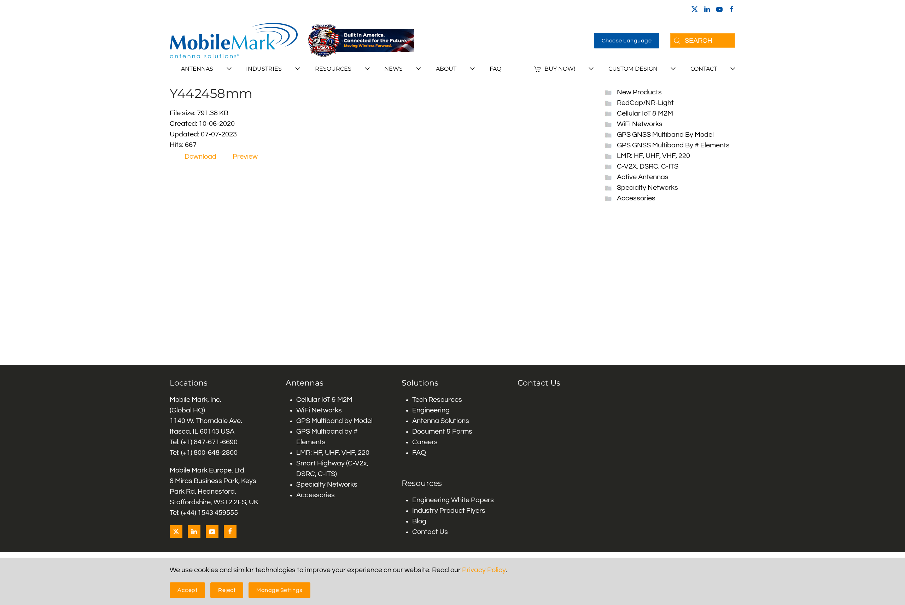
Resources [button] (333, 68)
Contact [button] (703, 68)
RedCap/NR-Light (645, 102)
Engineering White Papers (453, 500)
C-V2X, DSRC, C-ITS (647, 166)
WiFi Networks (639, 124)
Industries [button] (264, 68)
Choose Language (627, 40)
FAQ (495, 68)
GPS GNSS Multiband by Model (665, 134)
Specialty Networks (647, 187)
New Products (639, 92)
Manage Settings (279, 590)
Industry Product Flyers (448, 510)
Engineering (431, 410)
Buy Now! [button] (559, 68)
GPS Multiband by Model (334, 420)
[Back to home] (234, 40)
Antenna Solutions (440, 420)
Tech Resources (437, 399)
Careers (425, 442)
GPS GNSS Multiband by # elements (673, 145)
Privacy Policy (484, 570)
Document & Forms (442, 431)
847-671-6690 (216, 442)
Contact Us (430, 531)
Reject (226, 590)
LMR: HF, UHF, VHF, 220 (653, 155)
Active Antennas (642, 177)
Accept (187, 590)
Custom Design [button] (633, 68)
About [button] (446, 68)
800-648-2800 (216, 452)
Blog (419, 521)
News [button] (393, 68)
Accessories (636, 198)
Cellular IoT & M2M (645, 113)
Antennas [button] (197, 68)
